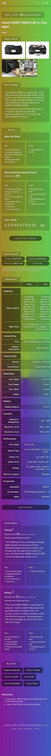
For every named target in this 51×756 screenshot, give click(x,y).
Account (37, 729)
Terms (13, 729)
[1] (12, 529)
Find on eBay (38, 263)
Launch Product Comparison (25, 238)
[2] (13, 592)
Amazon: (13, 259)
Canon (15, 15)
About (46, 725)
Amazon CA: (13, 263)
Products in (33, 670)
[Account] (47, 3)
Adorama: (37, 259)
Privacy (20, 729)
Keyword (29, 677)
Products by (11, 677)
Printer (7, 15)
